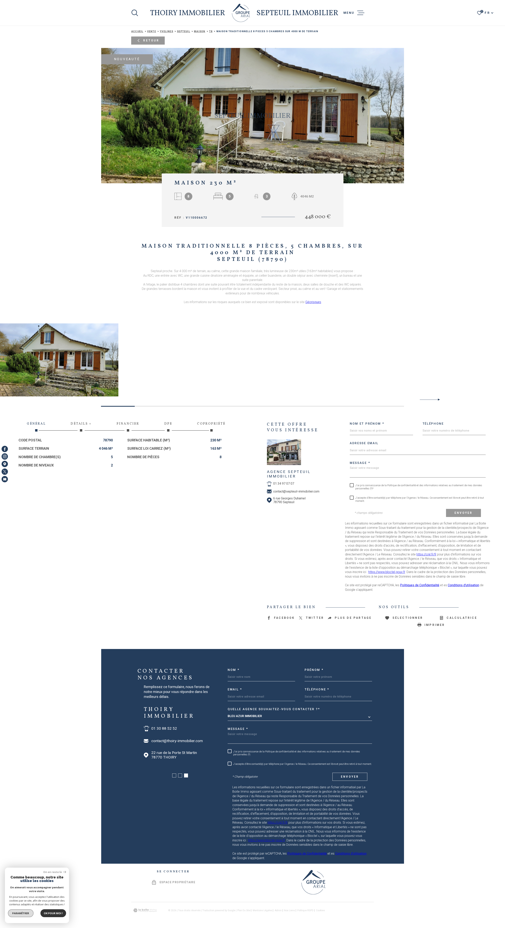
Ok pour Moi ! (53, 913)
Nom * (233, 670)
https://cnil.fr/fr (426, 554)
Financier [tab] (128, 424)
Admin (278, 910)
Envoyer (463, 512)
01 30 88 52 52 (164, 728)
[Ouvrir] (134, 12)
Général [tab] (36, 424)
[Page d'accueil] (241, 13)
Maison (199, 31)
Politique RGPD (305, 910)
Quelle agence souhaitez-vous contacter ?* (274, 709)
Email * (235, 689)
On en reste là (52, 872)
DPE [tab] (168, 424)
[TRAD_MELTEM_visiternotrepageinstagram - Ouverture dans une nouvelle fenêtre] (5, 456)
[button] (437, 399)
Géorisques (313, 302)
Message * (360, 463)
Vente (151, 31)
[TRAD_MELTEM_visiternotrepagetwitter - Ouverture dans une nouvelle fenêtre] (5, 471)
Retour (151, 40)
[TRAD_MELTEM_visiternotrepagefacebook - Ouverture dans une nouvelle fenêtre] (5, 449)
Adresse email (364, 443)
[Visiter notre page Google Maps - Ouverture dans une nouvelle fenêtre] (5, 464)
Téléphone (433, 423)
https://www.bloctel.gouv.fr (386, 572)
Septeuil (183, 31)
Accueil (137, 31)
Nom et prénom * (367, 423)
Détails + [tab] (81, 424)
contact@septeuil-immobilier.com (296, 491)
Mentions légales (262, 910)
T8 (210, 31)
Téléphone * (317, 689)
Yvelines (166, 31)
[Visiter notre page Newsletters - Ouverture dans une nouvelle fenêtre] (5, 479)
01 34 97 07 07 (283, 483)
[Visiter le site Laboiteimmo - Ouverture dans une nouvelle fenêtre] (145, 910)
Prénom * (314, 670)
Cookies (320, 910)
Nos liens (289, 910)
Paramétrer (20, 913)
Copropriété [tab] (211, 424)
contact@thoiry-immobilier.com (177, 741)
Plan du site (243, 910)
